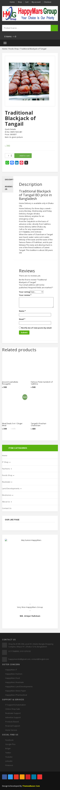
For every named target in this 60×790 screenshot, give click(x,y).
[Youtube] (39, 776)
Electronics (7, 495)
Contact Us (6, 508)
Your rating (24, 292)
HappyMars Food (12, 678)
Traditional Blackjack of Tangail (35, 193)
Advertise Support (13, 717)
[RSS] (22, 776)
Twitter (8, 752)
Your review (25, 295)
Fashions (6, 468)
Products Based (12, 721)
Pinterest (9, 765)
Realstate (6, 482)
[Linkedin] (33, 776)
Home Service (11, 730)
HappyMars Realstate (14, 682)
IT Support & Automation (15, 704)
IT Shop (5, 462)
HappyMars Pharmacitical (16, 695)
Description (11, 179)
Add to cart (24, 155)
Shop (20, 2)
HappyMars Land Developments (19, 686)
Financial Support (12, 726)
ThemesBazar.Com (31, 786)
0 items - (10, 36)
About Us (6, 501)
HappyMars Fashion (13, 674)
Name (22, 311)
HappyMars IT (11, 669)
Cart (26, 2)
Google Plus (10, 744)
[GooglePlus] (16, 776)
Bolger (8, 748)
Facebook (9, 740)
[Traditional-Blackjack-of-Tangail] (30, 81)
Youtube (8, 757)
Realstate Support (13, 713)
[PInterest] (28, 776)
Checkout (47, 2)
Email (22, 319)
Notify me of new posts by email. (36, 328)
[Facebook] (4, 776)
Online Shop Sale (12, 709)
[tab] (7, 179)
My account (36, 2)
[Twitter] (10, 776)
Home (12, 2)
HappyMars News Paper (15, 690)
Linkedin (8, 761)
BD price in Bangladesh (35, 197)
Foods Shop (14, 48)
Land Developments (11, 488)
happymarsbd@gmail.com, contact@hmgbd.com (28, 659)
